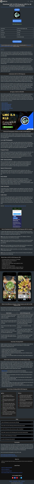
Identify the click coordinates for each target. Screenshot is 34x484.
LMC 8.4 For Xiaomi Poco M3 (6, 470)
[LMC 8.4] (1, 1)
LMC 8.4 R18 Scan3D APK (6, 106)
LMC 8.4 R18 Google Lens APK (7, 108)
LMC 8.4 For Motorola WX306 (6, 467)
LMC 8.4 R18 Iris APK (5, 109)
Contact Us (23, 481)
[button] (28, 1)
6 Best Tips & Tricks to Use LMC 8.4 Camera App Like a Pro (15, 205)
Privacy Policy (15, 481)
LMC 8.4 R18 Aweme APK (6, 105)
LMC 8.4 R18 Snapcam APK (6, 104)
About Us (10, 481)
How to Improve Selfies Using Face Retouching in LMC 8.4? (11, 472)
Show (2, 49)
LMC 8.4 (5, 1)
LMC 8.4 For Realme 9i (5, 469)
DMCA (19, 481)
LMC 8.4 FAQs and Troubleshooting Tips (8, 454)
